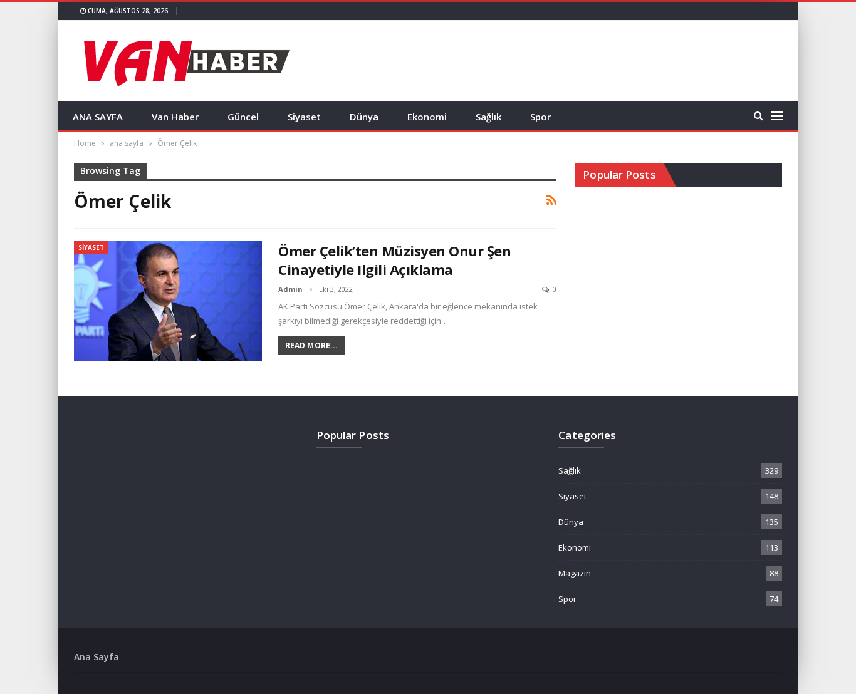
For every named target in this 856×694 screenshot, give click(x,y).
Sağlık (488, 116)
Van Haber (175, 116)
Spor (540, 116)
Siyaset (304, 116)
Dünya (364, 116)
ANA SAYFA (98, 116)
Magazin (574, 573)
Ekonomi (427, 116)
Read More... (311, 345)
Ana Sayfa (96, 657)
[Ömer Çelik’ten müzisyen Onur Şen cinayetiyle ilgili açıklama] (168, 301)
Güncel (243, 116)
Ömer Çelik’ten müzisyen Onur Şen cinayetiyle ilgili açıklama (394, 260)
